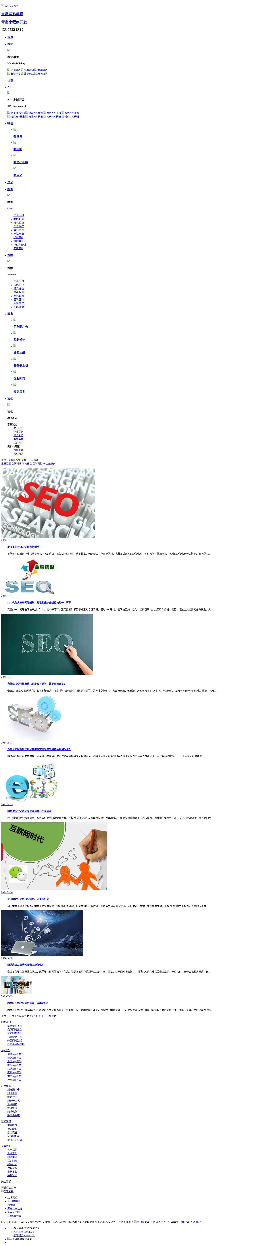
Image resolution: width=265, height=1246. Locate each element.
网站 (10, 44)
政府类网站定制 (16, 1044)
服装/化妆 (18, 288)
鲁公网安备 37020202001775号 (153, 1222)
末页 (54, 1016)
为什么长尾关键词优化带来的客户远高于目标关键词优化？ (39, 749)
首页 (10, 37)
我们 (10, 398)
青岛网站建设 (12, 14)
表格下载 (12, 1171)
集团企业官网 (14, 1026)
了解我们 (6, 1146)
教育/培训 (18, 219)
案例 (10, 189)
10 (38, 1016)
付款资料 (12, 1168)
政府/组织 (18, 222)
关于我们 (18, 428)
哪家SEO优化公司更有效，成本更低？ (28, 1003)
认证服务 (50, 463)
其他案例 (18, 248)
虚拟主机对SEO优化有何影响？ (24, 547)
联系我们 (18, 443)
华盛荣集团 (13, 1212)
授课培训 (19, 391)
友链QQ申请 (14, 1216)
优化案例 (18, 237)
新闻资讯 (6, 1121)
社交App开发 (14, 1080)
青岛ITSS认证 (14, 1140)
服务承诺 (18, 435)
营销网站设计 (14, 1033)
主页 (3, 460)
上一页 (10, 1016)
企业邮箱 (19, 378)
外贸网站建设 (14, 1040)
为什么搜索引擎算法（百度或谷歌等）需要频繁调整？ (36, 684)
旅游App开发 (14, 1069)
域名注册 (19, 352)
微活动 (17, 175)
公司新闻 (16, 463)
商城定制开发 (14, 1037)
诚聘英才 (18, 439)
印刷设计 (19, 339)
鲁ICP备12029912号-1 (192, 1222)
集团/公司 (18, 215)
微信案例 (18, 241)
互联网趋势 (39, 463)
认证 (10, 80)
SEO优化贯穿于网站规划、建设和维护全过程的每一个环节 (39, 602)
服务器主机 (20, 365)
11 (41, 1016)
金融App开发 (14, 1061)
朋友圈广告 (20, 326)
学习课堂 (21, 460)
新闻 (11, 460)
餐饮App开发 (14, 1057)
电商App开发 (14, 1054)
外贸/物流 (18, 307)
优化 (10, 182)
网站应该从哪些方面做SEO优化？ (25, 964)
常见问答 (18, 454)
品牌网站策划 (14, 1029)
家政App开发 (14, 1072)
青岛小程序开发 (14, 22)
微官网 (17, 149)
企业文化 (18, 432)
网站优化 (12, 1111)
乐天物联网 (13, 1201)
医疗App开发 (14, 1065)
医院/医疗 (18, 226)
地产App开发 (14, 1076)
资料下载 (18, 450)
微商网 (11, 1205)
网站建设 (6, 1022)
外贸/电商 (18, 233)
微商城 (17, 136)
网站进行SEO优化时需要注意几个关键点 (29, 811)
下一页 (47, 1016)
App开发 (5, 1050)
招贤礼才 (12, 1164)
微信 (10, 123)
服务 (10, 313)
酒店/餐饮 (18, 230)
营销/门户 (18, 285)
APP (10, 87)
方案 (10, 255)
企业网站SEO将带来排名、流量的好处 (28, 899)
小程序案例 (19, 244)
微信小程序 (20, 162)
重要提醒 (6, 463)
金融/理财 (18, 296)
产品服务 (6, 1086)
